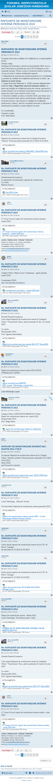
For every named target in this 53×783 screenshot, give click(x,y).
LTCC (8, 202)
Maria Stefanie (22, 29)
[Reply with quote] (45, 43)
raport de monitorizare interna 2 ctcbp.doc (23, 429)
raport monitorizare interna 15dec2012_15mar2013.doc (25, 151)
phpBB (19, 778)
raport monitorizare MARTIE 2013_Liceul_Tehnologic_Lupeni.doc (17, 384)
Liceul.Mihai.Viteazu (16, 161)
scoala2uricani (6, 485)
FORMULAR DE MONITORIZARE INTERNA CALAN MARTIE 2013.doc (23, 629)
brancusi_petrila (14, 397)
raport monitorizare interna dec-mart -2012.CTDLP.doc (25, 475)
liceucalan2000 (6, 599)
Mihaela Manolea (33, 29)
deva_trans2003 (13, 300)
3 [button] (28, 37)
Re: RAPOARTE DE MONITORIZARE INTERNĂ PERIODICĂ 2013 (23, 130)
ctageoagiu (5, 528)
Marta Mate (13, 29)
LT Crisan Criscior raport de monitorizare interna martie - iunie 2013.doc (25, 726)
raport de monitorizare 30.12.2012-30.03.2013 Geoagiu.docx (21, 588)
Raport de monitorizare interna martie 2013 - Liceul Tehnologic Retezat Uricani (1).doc (23, 517)
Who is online (6, 766)
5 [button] (34, 37)
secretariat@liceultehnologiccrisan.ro (18, 248)
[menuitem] (7, 11)
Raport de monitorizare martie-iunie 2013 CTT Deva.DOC (26, 686)
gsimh (9, 256)
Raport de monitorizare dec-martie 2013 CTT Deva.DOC (25, 344)
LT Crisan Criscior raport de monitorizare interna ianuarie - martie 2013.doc (22, 233)
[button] (37, 36)
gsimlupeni (9, 354)
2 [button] (25, 37)
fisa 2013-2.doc (12, 192)
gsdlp (3, 439)
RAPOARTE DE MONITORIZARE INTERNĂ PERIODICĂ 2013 (21, 22)
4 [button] (31, 37)
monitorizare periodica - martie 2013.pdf (22, 291)
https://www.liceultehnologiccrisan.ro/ (16, 250)
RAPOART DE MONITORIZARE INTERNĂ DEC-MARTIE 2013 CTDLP (24, 447)
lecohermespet (13, 122)
